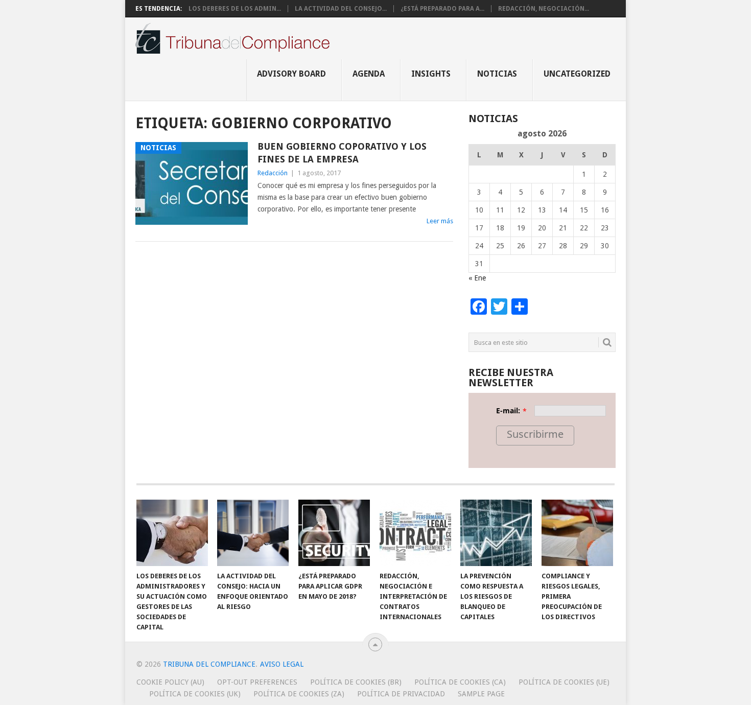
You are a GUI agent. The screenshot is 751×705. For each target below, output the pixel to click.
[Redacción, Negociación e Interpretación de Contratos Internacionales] (415, 533)
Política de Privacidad (401, 694)
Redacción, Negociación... (543, 8)
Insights (431, 74)
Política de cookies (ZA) (298, 694)
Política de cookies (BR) (356, 682)
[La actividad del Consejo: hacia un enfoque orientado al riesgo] (253, 533)
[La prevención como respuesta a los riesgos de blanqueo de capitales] (496, 533)
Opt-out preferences (257, 682)
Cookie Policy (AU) (170, 682)
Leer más (440, 221)
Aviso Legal (281, 664)
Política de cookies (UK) (195, 694)
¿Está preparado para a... (442, 8)
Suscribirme (535, 434)
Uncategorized (577, 74)
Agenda (369, 74)
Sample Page (481, 694)
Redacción (272, 173)
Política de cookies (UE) (564, 682)
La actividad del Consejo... (341, 8)
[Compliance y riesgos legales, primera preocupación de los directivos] (577, 533)
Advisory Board (291, 74)
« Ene (477, 278)
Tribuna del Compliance (209, 664)
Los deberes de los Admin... (235, 8)
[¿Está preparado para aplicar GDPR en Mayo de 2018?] (334, 533)
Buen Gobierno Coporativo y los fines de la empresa (342, 153)
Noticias (497, 74)
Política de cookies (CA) (460, 682)
